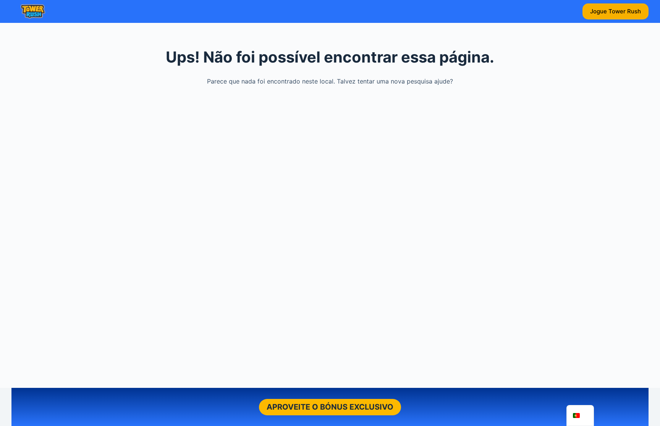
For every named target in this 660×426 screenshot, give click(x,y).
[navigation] (580, 415)
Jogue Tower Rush (615, 11)
